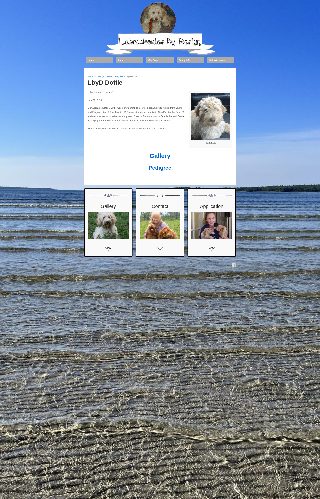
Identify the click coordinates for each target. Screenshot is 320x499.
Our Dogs (153, 60)
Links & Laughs (217, 60)
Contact (160, 206)
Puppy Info (184, 60)
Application (211, 206)
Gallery (160, 155)
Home (91, 60)
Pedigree (160, 168)
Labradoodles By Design (163, 272)
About (121, 60)
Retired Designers (114, 76)
